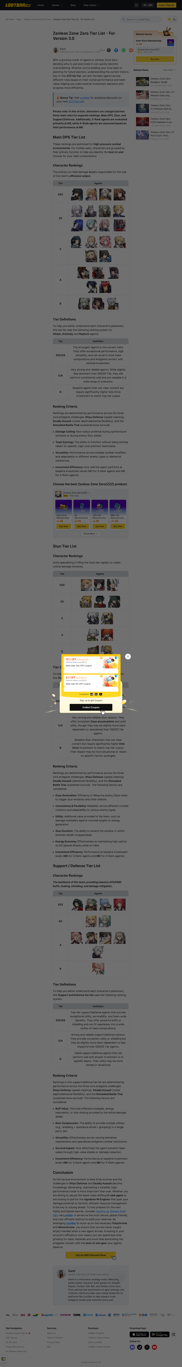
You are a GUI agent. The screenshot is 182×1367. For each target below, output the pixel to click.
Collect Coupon (91, 707)
